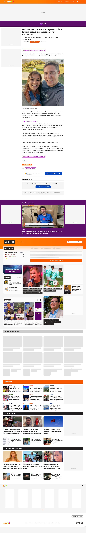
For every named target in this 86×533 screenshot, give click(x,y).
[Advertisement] (73, 441)
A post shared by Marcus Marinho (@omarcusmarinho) (43, 123)
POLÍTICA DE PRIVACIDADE (54, 523)
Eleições (31, 385)
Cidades (10, 385)
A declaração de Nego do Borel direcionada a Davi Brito (16, 440)
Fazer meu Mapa (12, 271)
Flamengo (11, 394)
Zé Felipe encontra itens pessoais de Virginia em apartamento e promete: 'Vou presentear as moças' (31, 431)
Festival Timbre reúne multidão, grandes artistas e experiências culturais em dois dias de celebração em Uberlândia (36, 476)
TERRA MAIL (60, 1)
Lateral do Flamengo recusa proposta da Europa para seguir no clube (53, 431)
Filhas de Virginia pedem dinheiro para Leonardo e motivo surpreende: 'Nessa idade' (51, 466)
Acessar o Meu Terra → (21, 241)
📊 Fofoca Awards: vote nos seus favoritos (33, 50)
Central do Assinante (69, 1)
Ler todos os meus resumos (56, 260)
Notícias (23, 229)
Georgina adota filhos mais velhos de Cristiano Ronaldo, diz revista (32, 466)
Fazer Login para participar (43, 186)
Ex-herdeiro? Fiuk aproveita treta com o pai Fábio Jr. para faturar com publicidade (57, 441)
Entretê (33, 168)
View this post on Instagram (30, 121)
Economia (52, 394)
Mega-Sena (52, 403)
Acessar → (19, 277)
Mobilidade (52, 385)
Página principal (10, 2)
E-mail (77, 1)
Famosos (28, 168)
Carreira (11, 403)
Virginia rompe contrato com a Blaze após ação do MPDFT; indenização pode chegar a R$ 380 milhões (12, 466)
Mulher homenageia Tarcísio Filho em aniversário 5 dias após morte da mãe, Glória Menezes (56, 476)
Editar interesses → (78, 247)
